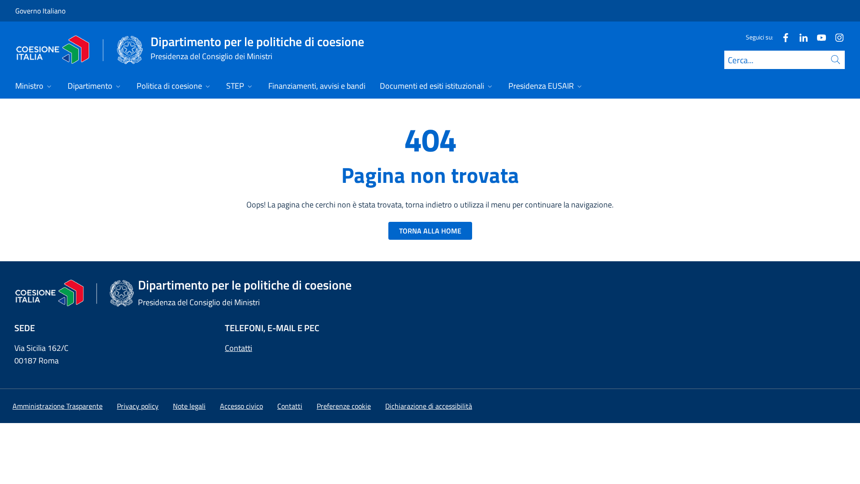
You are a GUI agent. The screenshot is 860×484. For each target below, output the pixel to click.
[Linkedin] (800, 37)
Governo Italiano (40, 10)
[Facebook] (782, 37)
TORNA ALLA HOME (430, 230)
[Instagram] (836, 37)
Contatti (238, 348)
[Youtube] (818, 37)
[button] (344, 406)
